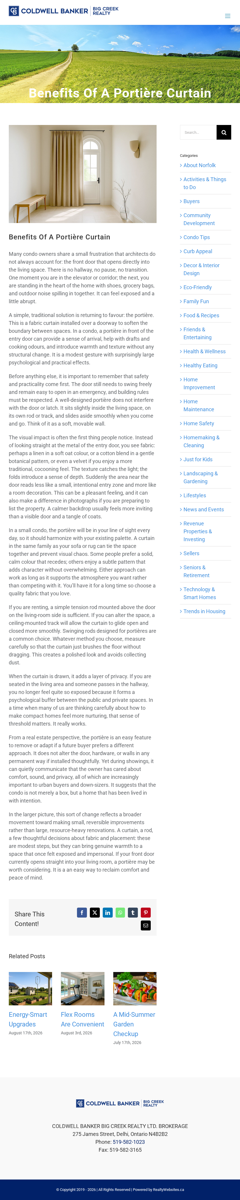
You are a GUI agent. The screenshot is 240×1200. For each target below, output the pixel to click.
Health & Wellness (205, 351)
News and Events (204, 509)
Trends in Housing (204, 611)
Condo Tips (197, 237)
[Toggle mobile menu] (228, 16)
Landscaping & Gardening (201, 477)
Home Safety (199, 423)
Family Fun (196, 301)
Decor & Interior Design (202, 269)
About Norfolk (200, 165)
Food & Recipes (201, 315)
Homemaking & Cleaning (202, 441)
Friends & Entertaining (198, 333)
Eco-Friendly (198, 287)
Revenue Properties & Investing (198, 531)
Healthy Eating (200, 365)
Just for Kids (198, 459)
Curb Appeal (198, 251)
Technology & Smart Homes (200, 593)
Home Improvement (199, 383)
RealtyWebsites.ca (168, 1189)
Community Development (199, 219)
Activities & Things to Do (205, 183)
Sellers (191, 553)
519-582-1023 (129, 1142)
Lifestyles (195, 495)
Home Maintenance (199, 405)
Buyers (192, 201)
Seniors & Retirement (197, 571)
